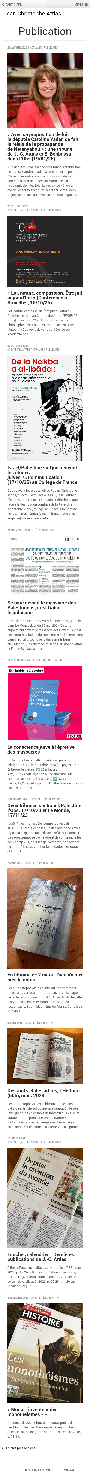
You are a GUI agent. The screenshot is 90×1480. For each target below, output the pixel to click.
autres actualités (33, 210)
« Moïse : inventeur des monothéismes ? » (32, 1411)
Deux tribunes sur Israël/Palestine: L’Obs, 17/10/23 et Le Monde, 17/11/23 (45, 810)
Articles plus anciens (20, 1448)
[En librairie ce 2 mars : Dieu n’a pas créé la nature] (45, 918)
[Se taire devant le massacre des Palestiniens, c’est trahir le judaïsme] (45, 566)
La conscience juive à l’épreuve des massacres (41, 749)
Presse (13, 1470)
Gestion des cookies (41, 1470)
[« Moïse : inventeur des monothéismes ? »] (45, 1353)
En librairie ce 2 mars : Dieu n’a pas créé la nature (44, 977)
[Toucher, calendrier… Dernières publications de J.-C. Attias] (45, 1198)
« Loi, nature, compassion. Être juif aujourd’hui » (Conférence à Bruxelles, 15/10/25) (45, 298)
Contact (70, 1470)
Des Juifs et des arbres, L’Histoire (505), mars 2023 (43, 1093)
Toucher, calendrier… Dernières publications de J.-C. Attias (40, 1256)
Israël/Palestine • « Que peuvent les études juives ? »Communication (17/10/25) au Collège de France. (43, 474)
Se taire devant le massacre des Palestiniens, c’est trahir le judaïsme (41, 607)
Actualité (36, 47)
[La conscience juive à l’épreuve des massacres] (45, 703)
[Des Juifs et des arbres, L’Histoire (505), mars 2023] (45, 1056)
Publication (51, 47)
